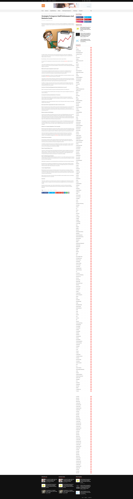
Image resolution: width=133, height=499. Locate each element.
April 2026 (83, 399)
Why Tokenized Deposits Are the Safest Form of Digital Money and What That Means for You (85, 29)
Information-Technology (83, 203)
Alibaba (83, 59)
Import (83, 201)
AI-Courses (83, 57)
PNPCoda (83, 284)
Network (83, 251)
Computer (83, 110)
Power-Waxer (83, 288)
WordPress (83, 382)
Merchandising (83, 238)
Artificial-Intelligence (83, 77)
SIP (83, 319)
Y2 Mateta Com (83, 389)
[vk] (87, 22)
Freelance (83, 170)
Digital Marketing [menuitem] (53, 10)
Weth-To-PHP (83, 377)
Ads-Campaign (83, 50)
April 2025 (83, 416)
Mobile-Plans (83, 246)
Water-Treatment (83, 367)
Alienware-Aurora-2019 (83, 60)
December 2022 (83, 461)
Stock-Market (83, 339)
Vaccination (83, 361)
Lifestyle (83, 218)
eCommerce (83, 150)
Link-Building (83, 221)
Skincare (83, 321)
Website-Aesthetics (83, 374)
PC (83, 271)
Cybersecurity (83, 123)
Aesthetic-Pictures (83, 54)
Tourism (83, 351)
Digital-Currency (83, 135)
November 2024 (83, 424)
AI (83, 55)
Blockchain (83, 95)
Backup (83, 87)
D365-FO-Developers (83, 125)
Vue (83, 366)
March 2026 (83, 401)
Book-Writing (83, 102)
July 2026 (83, 396)
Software (51, 190)
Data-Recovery (83, 127)
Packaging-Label (83, 268)
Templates (83, 346)
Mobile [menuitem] (59, 10)
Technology (55, 190)
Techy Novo (44, 20)
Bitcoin (83, 92)
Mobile (83, 241)
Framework (83, 168)
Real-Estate (83, 299)
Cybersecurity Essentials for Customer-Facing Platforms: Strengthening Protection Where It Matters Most (85, 35)
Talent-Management (83, 341)
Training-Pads (83, 354)
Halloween (83, 185)
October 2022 (83, 464)
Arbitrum (83, 75)
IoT (83, 208)
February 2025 (83, 419)
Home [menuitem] (43, 10)
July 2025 (83, 411)
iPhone (83, 210)
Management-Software (83, 231)
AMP (83, 62)
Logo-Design (83, 223)
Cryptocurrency (83, 120)
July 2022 (83, 469)
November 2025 (83, 404)
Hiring (83, 193)
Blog (83, 97)
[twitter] (84, 1)
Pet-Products (83, 279)
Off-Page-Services (83, 258)
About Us (86, 497)
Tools (83, 349)
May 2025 (83, 414)
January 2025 (83, 421)
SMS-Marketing (83, 324)
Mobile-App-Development (83, 243)
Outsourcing (83, 266)
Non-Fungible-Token (83, 256)
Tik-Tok (83, 347)
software (56, 135)
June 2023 (83, 451)
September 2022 (83, 466)
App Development (83, 70)
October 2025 (83, 406)
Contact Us (89, 497)
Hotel (83, 200)
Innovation (83, 205)
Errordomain (83, 158)
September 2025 (83, 408)
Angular (83, 65)
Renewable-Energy (83, 304)
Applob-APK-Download (83, 72)
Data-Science (83, 128)
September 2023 (83, 446)
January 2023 (83, 459)
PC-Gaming (83, 273)
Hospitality (83, 198)
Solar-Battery (83, 331)
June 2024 (83, 431)
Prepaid (83, 291)
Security (83, 314)
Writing (83, 387)
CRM (48, 190)
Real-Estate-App (83, 301)
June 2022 (83, 471)
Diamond (83, 133)
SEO (83, 316)
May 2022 (83, 472)
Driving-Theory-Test (83, 145)
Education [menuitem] (80, 10)
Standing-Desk (83, 336)
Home (83, 497)
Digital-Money (83, 138)
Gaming (83, 175)
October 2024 (83, 426)
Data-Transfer (83, 130)
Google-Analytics (83, 183)
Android (83, 64)
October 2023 (83, 444)
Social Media (83, 326)
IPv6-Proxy (83, 213)
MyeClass (83, 248)
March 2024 (83, 436)
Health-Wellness (83, 190)
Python (83, 296)
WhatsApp (83, 379)
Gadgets (83, 173)
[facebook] (82, 1)
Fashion (83, 165)
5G (83, 47)
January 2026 (83, 403)
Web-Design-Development (83, 369)
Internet (83, 206)
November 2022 (83, 462)
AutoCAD (83, 82)
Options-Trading (83, 263)
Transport (83, 357)
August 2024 (83, 429)
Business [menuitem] (46, 10)
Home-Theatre (83, 196)
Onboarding (83, 261)
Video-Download (83, 362)
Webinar (83, 372)
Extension (83, 163)
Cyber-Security (83, 122)
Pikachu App (83, 281)
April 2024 (83, 434)
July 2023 (83, 449)
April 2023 (83, 454)
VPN (83, 364)
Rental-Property (83, 306)
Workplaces (83, 384)
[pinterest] (88, 1)
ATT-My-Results (83, 80)
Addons (83, 49)
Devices (83, 132)
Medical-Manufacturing (83, 236)
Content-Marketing (83, 112)
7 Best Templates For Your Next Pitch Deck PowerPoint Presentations (85, 40)
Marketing (83, 233)
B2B (83, 85)
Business (45, 190)
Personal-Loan (83, 276)
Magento (83, 226)
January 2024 (83, 439)
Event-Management (83, 160)
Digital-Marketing (83, 137)
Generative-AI (83, 178)
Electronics (83, 153)
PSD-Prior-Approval (83, 294)
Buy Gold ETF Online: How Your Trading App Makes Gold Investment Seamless (51, 480)
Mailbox (83, 228)
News (83, 253)
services (47, 76)
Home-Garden (83, 195)
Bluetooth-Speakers (83, 100)
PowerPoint (83, 289)
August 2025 (83, 409)
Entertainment (83, 155)
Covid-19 (83, 115)
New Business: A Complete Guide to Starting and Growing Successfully (51, 491)
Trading (83, 352)
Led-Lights (83, 216)
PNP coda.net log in (83, 283)
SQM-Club (83, 334)
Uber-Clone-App (83, 359)
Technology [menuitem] (75, 10)
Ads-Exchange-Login (83, 52)
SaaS (83, 309)
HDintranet (83, 188)
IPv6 (83, 211)
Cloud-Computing (83, 107)
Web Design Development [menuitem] (66, 10)
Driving (83, 143)
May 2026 (83, 398)
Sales (83, 311)
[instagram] (86, 1)
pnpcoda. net (83, 286)
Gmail (83, 180)
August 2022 (83, 467)
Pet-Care (83, 278)
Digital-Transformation (83, 140)
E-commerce (83, 148)
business (65, 61)
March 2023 (83, 456)
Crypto (83, 118)
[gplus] (90, 1)
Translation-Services (83, 356)
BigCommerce (83, 90)
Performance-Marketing (83, 274)
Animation (83, 67)
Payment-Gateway (83, 269)
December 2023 (83, 441)
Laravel (83, 215)
